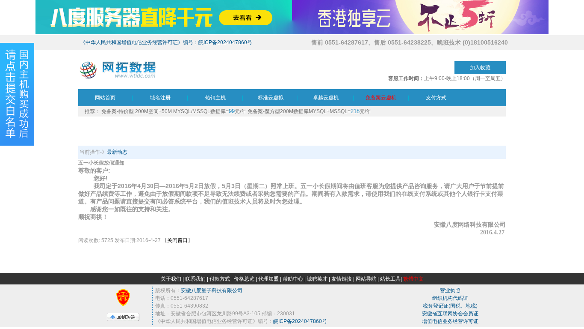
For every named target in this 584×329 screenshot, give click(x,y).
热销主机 (215, 98)
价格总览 (244, 279)
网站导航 (366, 279)
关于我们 (171, 279)
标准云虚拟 (270, 98)
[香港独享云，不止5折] (420, 17)
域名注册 (160, 98)
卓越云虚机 (326, 98)
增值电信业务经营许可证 (450, 321)
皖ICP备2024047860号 (300, 321)
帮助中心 (293, 279)
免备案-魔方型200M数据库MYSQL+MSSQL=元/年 (309, 111)
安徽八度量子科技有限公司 (211, 290)
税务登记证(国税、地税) (450, 306)
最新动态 (117, 152)
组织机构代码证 (450, 298)
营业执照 (450, 290)
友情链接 (341, 279)
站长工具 (390, 279)
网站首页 (105, 98)
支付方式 (436, 98)
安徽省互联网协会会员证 (450, 314)
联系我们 (195, 279)
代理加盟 (268, 279)
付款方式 (219, 279)
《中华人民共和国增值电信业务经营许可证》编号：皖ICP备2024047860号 (166, 42)
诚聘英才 (317, 279)
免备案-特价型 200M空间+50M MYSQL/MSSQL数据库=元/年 (173, 111)
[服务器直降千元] (163, 17)
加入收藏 (480, 68)
